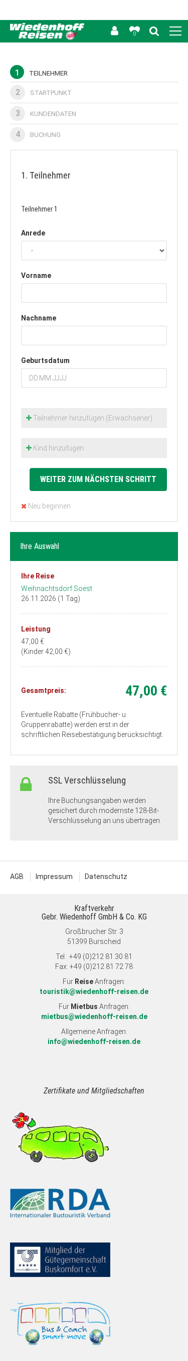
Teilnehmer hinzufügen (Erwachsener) (92, 418)
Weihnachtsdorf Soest (56, 588)
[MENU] (175, 32)
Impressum (54, 876)
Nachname (38, 318)
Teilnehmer (41, 73)
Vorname (36, 276)
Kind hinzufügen (58, 448)
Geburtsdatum (45, 360)
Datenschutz (106, 876)
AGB (17, 876)
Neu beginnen (49, 506)
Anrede (33, 233)
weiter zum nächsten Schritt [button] (98, 479)
